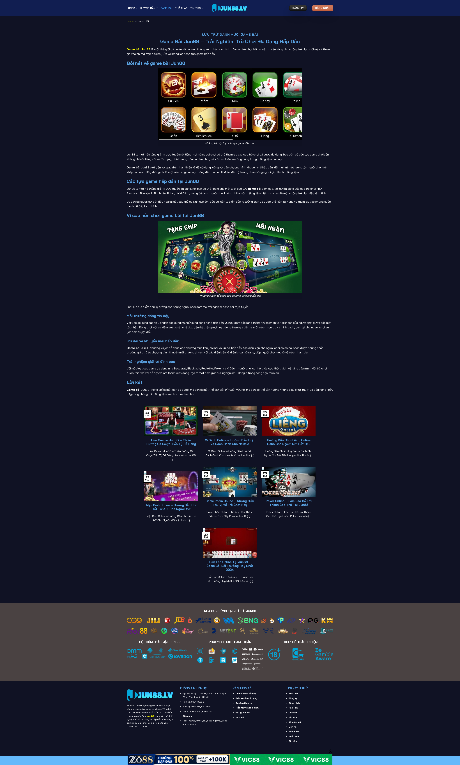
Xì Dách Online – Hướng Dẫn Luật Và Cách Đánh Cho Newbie (230, 442)
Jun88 (131, 8)
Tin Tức (195, 8)
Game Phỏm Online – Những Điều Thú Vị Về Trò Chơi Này (230, 503)
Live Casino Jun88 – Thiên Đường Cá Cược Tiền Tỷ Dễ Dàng (171, 442)
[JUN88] (230, 8)
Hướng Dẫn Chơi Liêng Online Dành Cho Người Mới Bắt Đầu (288, 442)
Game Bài (166, 8)
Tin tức (293, 741)
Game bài (294, 731)
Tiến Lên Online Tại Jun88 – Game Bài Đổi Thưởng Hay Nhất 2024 (229, 566)
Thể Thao (181, 8)
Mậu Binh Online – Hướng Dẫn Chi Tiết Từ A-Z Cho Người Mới (171, 507)
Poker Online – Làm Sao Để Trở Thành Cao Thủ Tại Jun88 (289, 503)
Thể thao (294, 736)
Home (130, 21)
